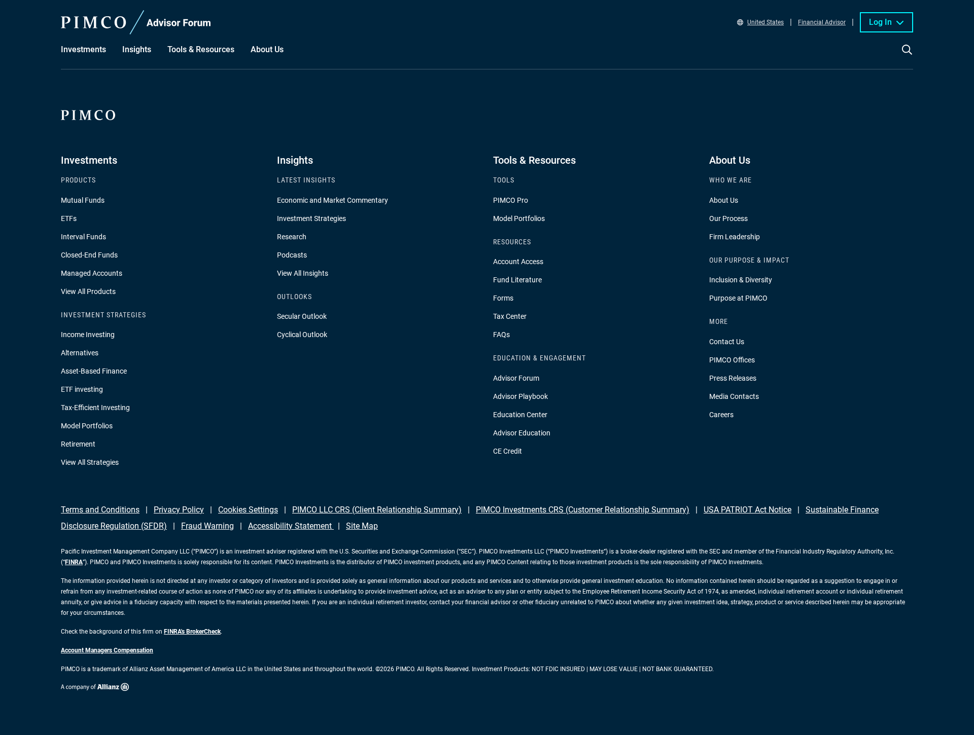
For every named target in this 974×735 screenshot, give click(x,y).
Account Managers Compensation (107, 650)
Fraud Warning (207, 526)
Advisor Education (521, 433)
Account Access (518, 262)
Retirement (78, 444)
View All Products (88, 291)
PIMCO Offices (732, 360)
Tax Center (510, 316)
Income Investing (88, 334)
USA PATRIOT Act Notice (747, 509)
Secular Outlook (302, 316)
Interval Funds (83, 237)
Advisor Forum (516, 378)
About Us (723, 200)
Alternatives (79, 353)
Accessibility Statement (291, 526)
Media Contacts (734, 396)
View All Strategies (90, 462)
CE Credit (507, 451)
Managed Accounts (91, 273)
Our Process (728, 218)
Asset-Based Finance (94, 371)
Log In (880, 22)
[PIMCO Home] (136, 22)
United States (765, 22)
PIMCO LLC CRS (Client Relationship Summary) (377, 509)
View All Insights (302, 273)
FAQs (501, 334)
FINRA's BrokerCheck (192, 631)
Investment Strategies (311, 218)
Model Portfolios (87, 426)
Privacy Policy (179, 509)
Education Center (520, 415)
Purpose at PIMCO (738, 298)
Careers (721, 415)
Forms (503, 298)
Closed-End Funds (89, 255)
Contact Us (726, 342)
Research (291, 237)
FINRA (74, 562)
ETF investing (82, 389)
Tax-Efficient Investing (95, 407)
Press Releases (732, 378)
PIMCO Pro (510, 200)
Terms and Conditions (100, 509)
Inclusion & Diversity (740, 280)
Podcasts (292, 255)
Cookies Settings (248, 509)
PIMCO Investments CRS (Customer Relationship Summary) (582, 509)
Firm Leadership (734, 237)
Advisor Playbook (520, 396)
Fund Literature (517, 280)
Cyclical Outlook (302, 334)
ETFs (69, 218)
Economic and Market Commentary (332, 200)
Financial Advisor (822, 22)
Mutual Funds (83, 200)
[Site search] (907, 57)
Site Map (362, 526)
